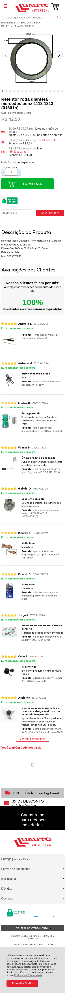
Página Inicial (8, 22)
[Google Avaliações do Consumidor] (45, 912)
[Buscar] (59, 17)
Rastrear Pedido (22, 859)
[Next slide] (59, 55)
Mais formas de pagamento (17, 162)
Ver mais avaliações (32, 739)
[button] (2, 91)
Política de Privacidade (28, 975)
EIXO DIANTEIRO (30, 22)
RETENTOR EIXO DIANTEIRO (17, 25)
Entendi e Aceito (22, 983)
